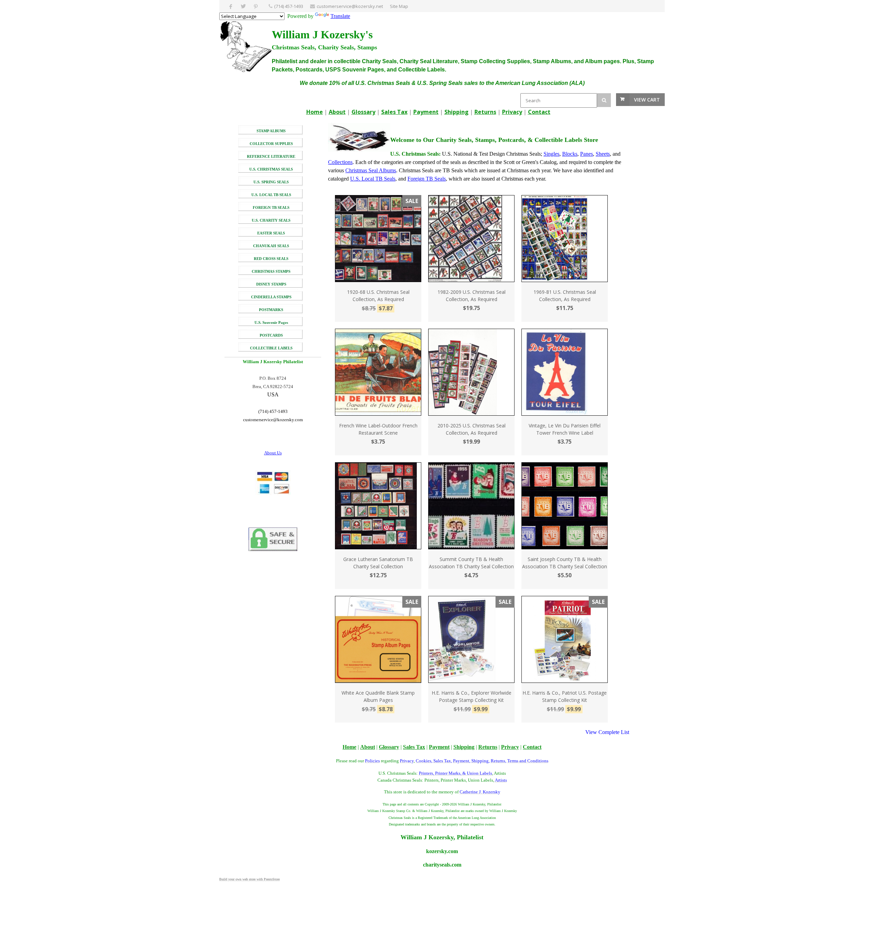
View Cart (647, 99)
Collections (340, 162)
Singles (551, 154)
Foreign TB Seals (426, 179)
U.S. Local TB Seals (372, 179)
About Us (273, 452)
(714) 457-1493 (288, 6)
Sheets (603, 154)
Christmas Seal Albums (370, 170)
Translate (340, 16)
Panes (586, 154)
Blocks (569, 154)
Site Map (399, 6)
